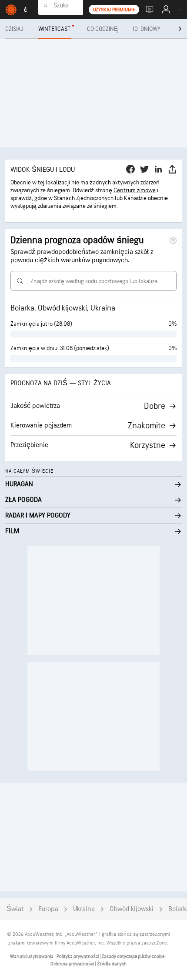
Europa (48, 909)
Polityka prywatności (78, 956)
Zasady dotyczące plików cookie (133, 956)
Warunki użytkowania (32, 956)
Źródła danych (112, 964)
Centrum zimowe (135, 190)
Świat (15, 909)
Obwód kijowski (132, 909)
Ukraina (84, 909)
